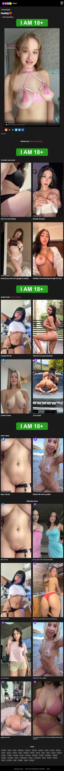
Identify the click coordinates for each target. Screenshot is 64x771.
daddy (4, 134)
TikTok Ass (5, 216)
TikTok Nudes (38, 216)
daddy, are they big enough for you (47, 278)
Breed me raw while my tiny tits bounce (45, 619)
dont (9, 753)
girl (49, 753)
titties (21, 760)
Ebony (26, 753)
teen (50, 758)
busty (41, 750)
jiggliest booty (5, 737)
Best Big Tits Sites (18, 769)
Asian (4, 750)
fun (44, 753)
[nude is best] (16, 386)
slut (44, 758)
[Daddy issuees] (48, 190)
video (32, 760)
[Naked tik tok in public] (48, 465)
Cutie (58, 750)
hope (10, 755)
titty (27, 760)
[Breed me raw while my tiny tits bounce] (48, 590)
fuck (38, 753)
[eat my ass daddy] (16, 190)
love (22, 755)
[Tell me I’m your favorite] (48, 327)
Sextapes (24, 758)
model (28, 755)
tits (15, 760)
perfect (49, 755)
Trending (35, 360)
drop (15, 753)
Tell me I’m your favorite (43, 356)
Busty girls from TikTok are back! (43, 560)
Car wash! (37, 415)
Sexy (31, 758)
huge (16, 755)
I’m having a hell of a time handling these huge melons (47, 738)
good (59, 753)
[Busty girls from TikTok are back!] (48, 531)
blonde (21, 750)
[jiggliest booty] (16, 708)
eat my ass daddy (8, 219)
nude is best (6, 415)
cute (53, 750)
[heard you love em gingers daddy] (16, 249)
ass (10, 750)
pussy (4, 758)
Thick (55, 758)
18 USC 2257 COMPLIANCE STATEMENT (35, 769)
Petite (55, 755)
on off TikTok (5, 678)
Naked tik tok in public (42, 494)
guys (4, 755)
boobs (28, 750)
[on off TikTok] (16, 649)
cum (47, 750)
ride (17, 758)
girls (54, 753)
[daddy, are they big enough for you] (48, 249)
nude (42, 755)
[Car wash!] (48, 386)
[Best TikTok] (16, 465)
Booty (34, 750)
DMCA (48, 769)
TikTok (10, 760)
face (33, 753)
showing (38, 758)
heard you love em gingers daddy (15, 278)
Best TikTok (5, 494)
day (4, 753)
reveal (11, 758)
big (15, 750)
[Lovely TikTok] (16, 327)
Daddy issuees (39, 219)
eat (21, 753)
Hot (3, 360)
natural (35, 755)
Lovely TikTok (6, 356)
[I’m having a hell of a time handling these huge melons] (48, 708)
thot (4, 760)
